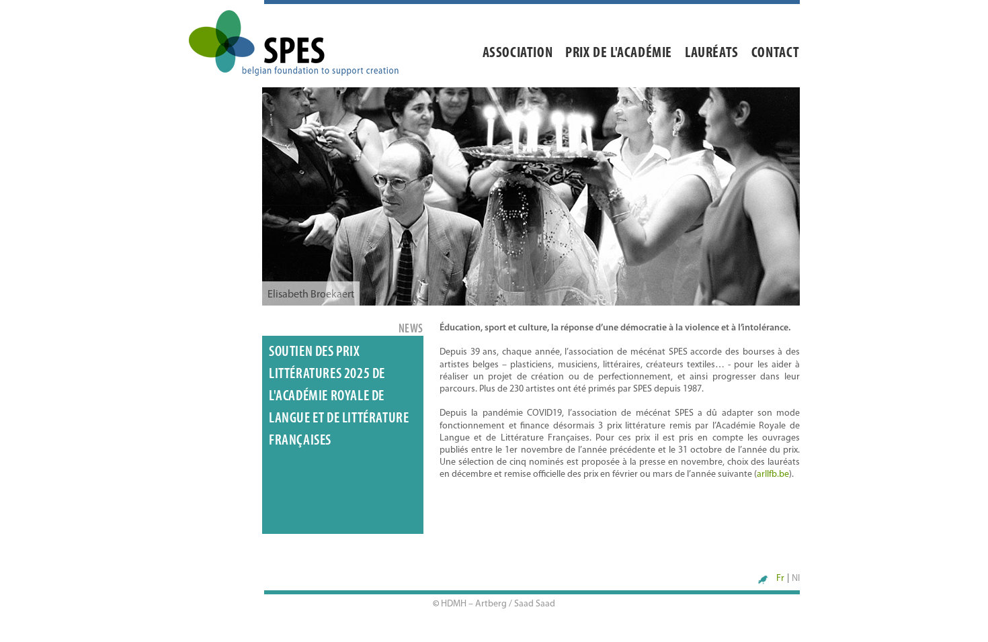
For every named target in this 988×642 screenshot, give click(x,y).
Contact (775, 53)
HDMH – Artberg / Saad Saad (498, 604)
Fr (780, 579)
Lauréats (712, 53)
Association (518, 53)
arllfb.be (773, 474)
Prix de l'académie (618, 53)
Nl (796, 579)
